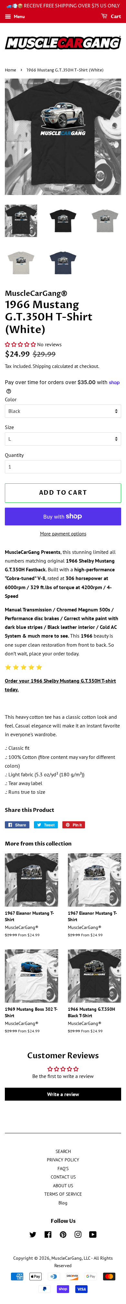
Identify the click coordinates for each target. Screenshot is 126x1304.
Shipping (42, 366)
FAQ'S (63, 1168)
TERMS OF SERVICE (63, 1194)
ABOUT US (63, 1186)
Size (9, 427)
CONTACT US (63, 1177)
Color (10, 399)
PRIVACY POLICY (63, 1160)
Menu (19, 16)
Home (10, 70)
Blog (63, 1203)
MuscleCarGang (66, 1258)
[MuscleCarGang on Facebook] (48, 1236)
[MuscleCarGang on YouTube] (93, 1236)
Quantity (14, 455)
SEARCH (63, 1151)
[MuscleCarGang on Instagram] (77, 1236)
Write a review (63, 1094)
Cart (115, 17)
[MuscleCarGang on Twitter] (33, 1236)
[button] (20, 344)
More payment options (63, 534)
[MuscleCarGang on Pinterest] (63, 1236)
